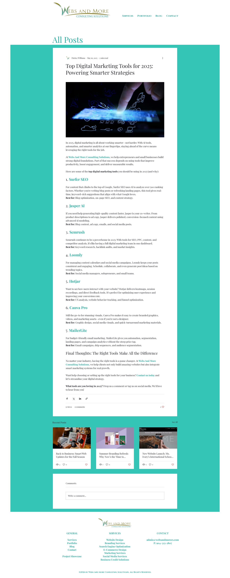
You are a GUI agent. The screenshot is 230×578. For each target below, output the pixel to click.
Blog (72, 546)
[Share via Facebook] (67, 398)
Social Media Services (115, 556)
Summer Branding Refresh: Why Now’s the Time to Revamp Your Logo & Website (115, 455)
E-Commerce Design (114, 549)
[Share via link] (86, 398)
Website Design (114, 539)
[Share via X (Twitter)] (73, 398)
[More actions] (162, 58)
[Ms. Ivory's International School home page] (158, 438)
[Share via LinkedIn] (80, 398)
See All (175, 422)
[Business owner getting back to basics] (72, 438)
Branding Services (115, 543)
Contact (72, 549)
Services (72, 539)
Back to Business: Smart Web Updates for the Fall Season (71, 455)
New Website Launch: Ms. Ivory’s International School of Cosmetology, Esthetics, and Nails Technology (157, 455)
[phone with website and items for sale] (115, 438)
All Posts (67, 39)
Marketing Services (115, 553)
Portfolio (72, 543)
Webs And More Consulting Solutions (109, 572)
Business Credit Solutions (115, 559)
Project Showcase (72, 556)
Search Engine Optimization (114, 546)
